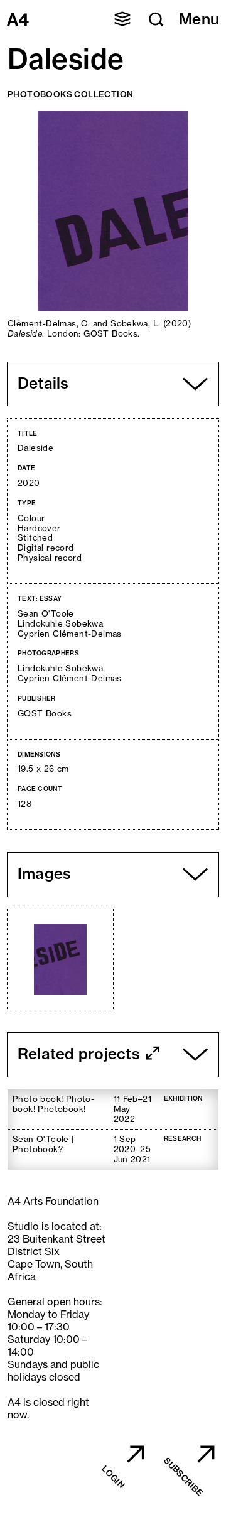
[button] (122, 18)
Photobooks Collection (70, 94)
